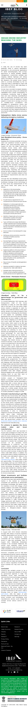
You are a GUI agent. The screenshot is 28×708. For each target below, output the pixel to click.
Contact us (17, 634)
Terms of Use (5, 644)
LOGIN (20, 1)
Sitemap (16, 636)
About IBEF (17, 631)
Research (17, 627)
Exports (3, 634)
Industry (3, 631)
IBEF (4, 62)
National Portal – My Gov (7, 647)
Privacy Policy (5, 639)
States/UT (4, 636)
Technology (19, 60)
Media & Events (18, 629)
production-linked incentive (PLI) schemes (14, 421)
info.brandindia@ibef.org (16, 670)
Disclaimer (4, 641)
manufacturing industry (8, 459)
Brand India (4, 627)
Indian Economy (5, 629)
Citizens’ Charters (6, 650)
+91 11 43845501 (16, 668)
